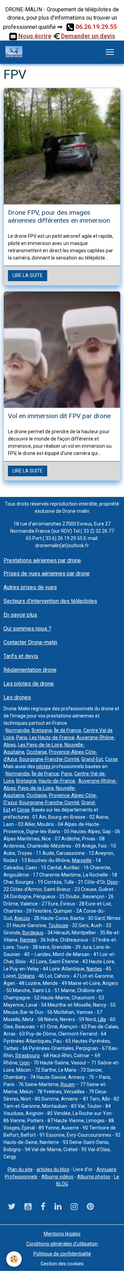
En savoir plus (20, 615)
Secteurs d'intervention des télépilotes (50, 601)
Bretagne (42, 730)
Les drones (17, 697)
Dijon (112, 882)
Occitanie (37, 752)
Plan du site (20, 1169)
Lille (102, 1019)
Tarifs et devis (20, 656)
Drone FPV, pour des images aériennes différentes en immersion (59, 216)
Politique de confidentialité (62, 1253)
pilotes (43, 766)
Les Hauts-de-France (51, 737)
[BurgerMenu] (109, 52)
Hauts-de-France (57, 781)
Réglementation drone (29, 670)
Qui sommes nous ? (27, 628)
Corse (111, 759)
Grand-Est (92, 759)
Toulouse (58, 925)
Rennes (28, 940)
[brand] (15, 52)
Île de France (67, 730)
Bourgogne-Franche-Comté (49, 759)
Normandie (18, 730)
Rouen (68, 1084)
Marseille (82, 860)
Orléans (26, 976)
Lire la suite (27, 275)
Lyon (25, 1062)
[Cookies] (14, 1259)
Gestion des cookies (62, 1263)
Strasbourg (27, 1055)
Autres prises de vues (30, 587)
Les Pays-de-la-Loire (40, 744)
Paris (21, 737)
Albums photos (93, 1176)
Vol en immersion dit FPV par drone (59, 416)
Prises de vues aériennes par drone (46, 573)
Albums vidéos (57, 1176)
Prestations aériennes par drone (42, 560)
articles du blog (53, 1169)
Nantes (94, 969)
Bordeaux (32, 932)
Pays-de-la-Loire (36, 788)
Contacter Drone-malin (30, 642)
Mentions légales (62, 1234)
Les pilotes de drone (28, 683)
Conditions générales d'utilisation (62, 1244)
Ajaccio (22, 918)
